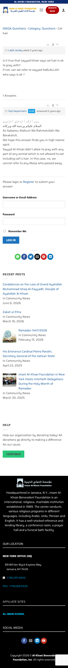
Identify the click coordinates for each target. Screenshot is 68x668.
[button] (41, 9)
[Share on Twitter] (31, 257)
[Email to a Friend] (37, 257)
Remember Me (17, 231)
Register (28, 182)
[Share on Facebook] (24, 257)
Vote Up (48, 43)
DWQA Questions (14, 28)
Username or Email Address (20, 197)
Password (9, 214)
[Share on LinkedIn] (50, 257)
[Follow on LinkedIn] (37, 641)
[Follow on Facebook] (24, 641)
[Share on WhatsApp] (18, 257)
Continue (13, 454)
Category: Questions (41, 28)
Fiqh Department (17, 111)
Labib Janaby (15, 50)
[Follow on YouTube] (44, 641)
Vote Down (57, 45)
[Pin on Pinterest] (44, 257)
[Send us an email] (31, 641)
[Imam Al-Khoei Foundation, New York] (19, 10)
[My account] (63, 10)
